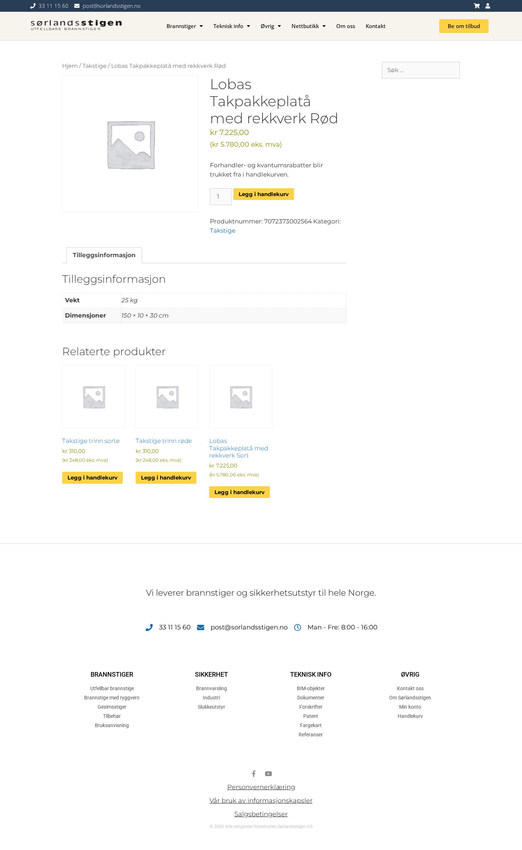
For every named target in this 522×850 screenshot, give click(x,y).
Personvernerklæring (261, 787)
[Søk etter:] (421, 70)
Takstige (94, 66)
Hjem (70, 66)
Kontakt (376, 25)
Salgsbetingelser (261, 814)
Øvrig (267, 25)
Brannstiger (181, 25)
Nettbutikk (305, 25)
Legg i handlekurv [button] (92, 477)
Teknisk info (228, 25)
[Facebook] (253, 773)
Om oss (345, 25)
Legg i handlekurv (264, 194)
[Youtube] (268, 773)
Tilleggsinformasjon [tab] (104, 255)
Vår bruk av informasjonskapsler (261, 801)
